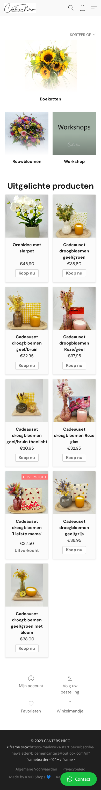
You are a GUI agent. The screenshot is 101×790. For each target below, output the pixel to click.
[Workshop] (74, 133)
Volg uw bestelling (70, 689)
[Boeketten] (50, 66)
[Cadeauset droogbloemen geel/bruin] (26, 308)
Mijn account (31, 686)
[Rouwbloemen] (26, 133)
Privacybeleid (73, 769)
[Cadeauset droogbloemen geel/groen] (74, 216)
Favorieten (31, 711)
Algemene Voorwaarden (36, 769)
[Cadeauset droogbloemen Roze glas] (74, 400)
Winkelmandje (70, 711)
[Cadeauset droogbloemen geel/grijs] (74, 492)
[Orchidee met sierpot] (26, 216)
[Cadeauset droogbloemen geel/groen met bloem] (26, 585)
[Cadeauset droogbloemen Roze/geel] (74, 308)
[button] (50, 779)
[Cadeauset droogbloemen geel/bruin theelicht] (26, 400)
